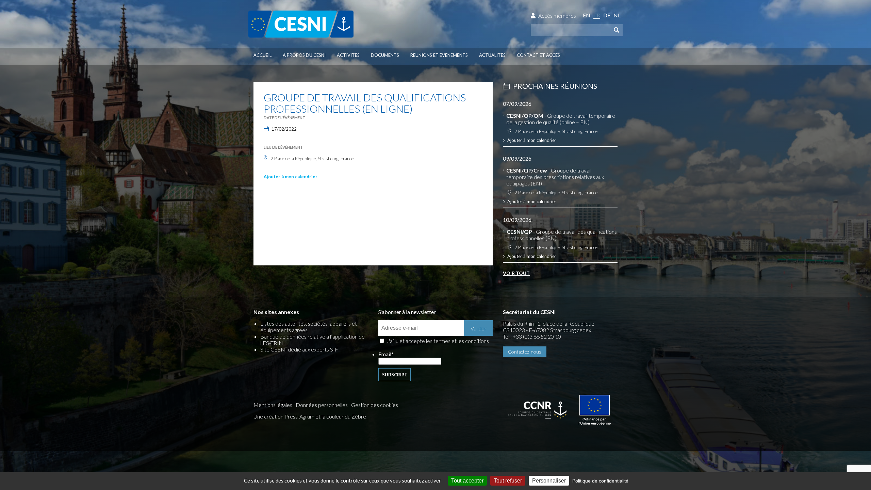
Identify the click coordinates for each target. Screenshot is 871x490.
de (606, 15)
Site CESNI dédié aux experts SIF (299, 349)
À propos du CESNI (304, 55)
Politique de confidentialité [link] (600, 481)
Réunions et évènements (439, 55)
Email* (386, 354)
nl (617, 15)
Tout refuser (508, 481)
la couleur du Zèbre (344, 416)
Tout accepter (467, 481)
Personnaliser (549, 481)
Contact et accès (538, 55)
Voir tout (516, 273)
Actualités (492, 55)
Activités (348, 55)
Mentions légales (272, 405)
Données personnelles (322, 405)
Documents (385, 55)
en (586, 15)
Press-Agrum (299, 416)
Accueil (262, 55)
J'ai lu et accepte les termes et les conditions (437, 341)
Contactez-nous (524, 352)
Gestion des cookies (374, 405)
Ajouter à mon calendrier (290, 176)
